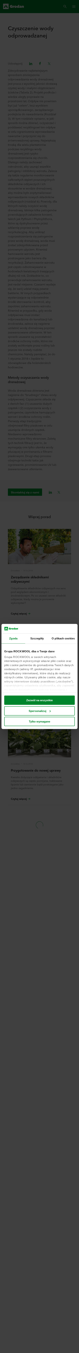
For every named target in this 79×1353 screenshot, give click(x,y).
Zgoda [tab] (13, 638)
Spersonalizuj (37, 710)
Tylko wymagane (39, 721)
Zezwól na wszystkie (39, 700)
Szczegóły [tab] (37, 638)
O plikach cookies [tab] (63, 638)
